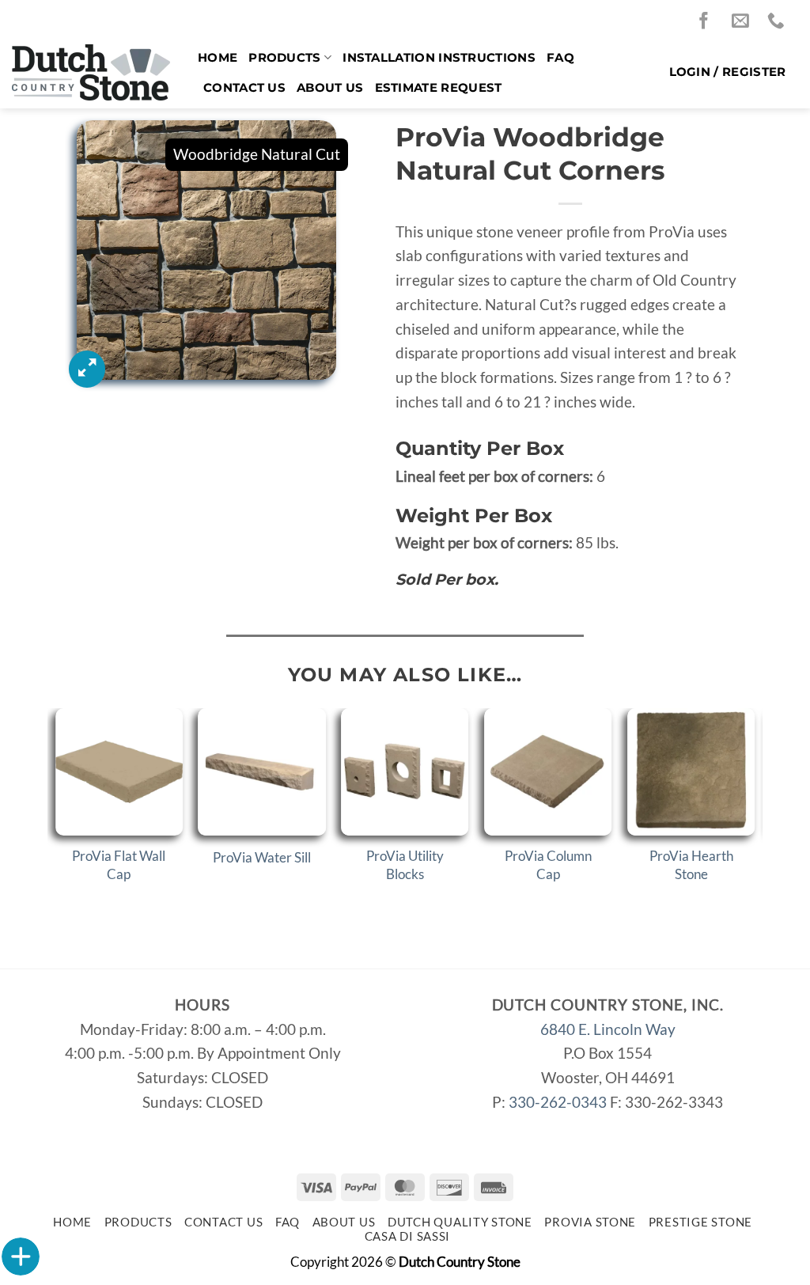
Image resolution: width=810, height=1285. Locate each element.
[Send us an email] (744, 22)
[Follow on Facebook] (708, 22)
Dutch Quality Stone (460, 1222)
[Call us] (780, 22)
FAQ (560, 57)
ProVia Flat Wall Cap (118, 864)
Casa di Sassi (408, 1236)
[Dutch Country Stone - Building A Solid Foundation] (93, 72)
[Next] (754, 813)
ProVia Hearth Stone (691, 864)
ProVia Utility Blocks (405, 864)
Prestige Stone (700, 1222)
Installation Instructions (439, 57)
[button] (727, 72)
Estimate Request (438, 87)
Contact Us (244, 87)
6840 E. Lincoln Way (608, 1029)
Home (217, 57)
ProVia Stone (590, 1222)
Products (284, 57)
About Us (330, 87)
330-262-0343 (558, 1102)
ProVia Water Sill (262, 857)
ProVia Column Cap (548, 864)
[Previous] (56, 813)
